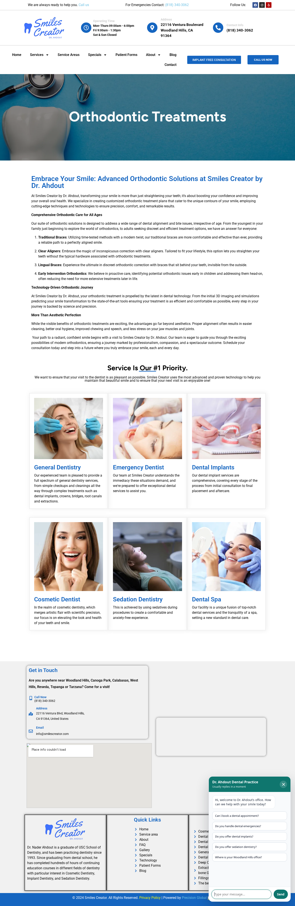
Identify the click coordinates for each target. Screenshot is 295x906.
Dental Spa (206, 599)
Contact (170, 65)
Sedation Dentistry (138, 599)
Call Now (40, 697)
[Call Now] (31, 698)
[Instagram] (262, 5)
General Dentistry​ (57, 467)
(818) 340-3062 (177, 5)
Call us (84, 5)
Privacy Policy (150, 898)
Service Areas (68, 55)
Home (16, 55)
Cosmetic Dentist (57, 599)
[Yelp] (268, 5)
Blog (173, 55)
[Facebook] (255, 5)
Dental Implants (213, 467)
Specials (94, 55)
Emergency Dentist (138, 467)
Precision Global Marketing (202, 898)
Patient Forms (126, 55)
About (150, 55)
